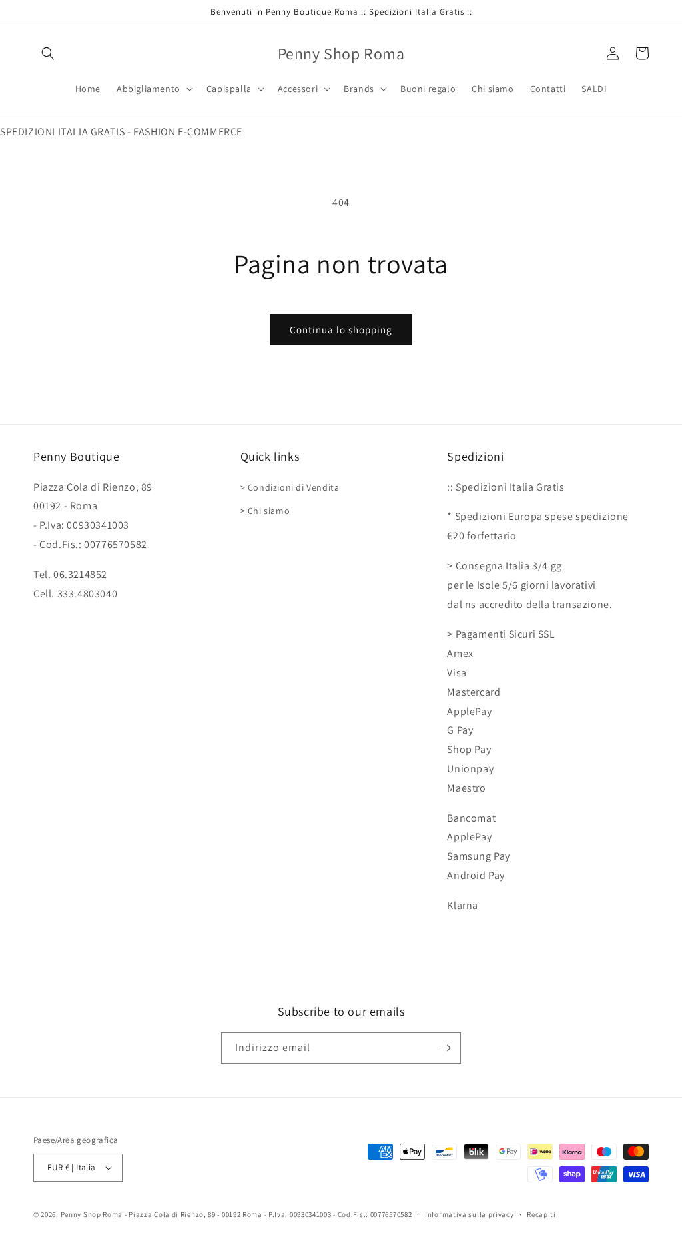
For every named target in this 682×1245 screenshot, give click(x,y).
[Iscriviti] (445, 1048)
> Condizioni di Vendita (290, 487)
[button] (48, 53)
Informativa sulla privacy (469, 1214)
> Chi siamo (265, 511)
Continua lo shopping (341, 329)
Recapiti (541, 1214)
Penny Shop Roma (92, 1214)
